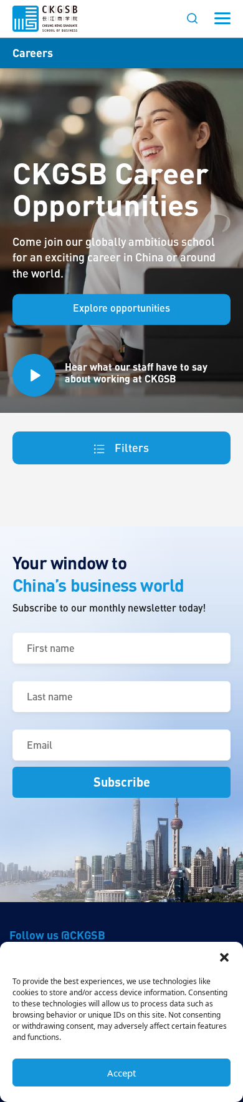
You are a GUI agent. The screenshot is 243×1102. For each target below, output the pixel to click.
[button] (224, 957)
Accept (121, 1073)
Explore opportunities (121, 308)
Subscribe (121, 782)
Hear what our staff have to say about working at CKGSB (136, 372)
